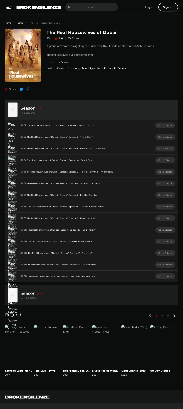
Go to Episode (165, 125)
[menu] (9, 7)
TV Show (73, 38)
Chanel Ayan (88, 68)
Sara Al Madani (117, 68)
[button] (156, 316)
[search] (69, 7)
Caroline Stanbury (68, 68)
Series (20, 22)
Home (8, 22)
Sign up (168, 7)
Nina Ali (102, 68)
